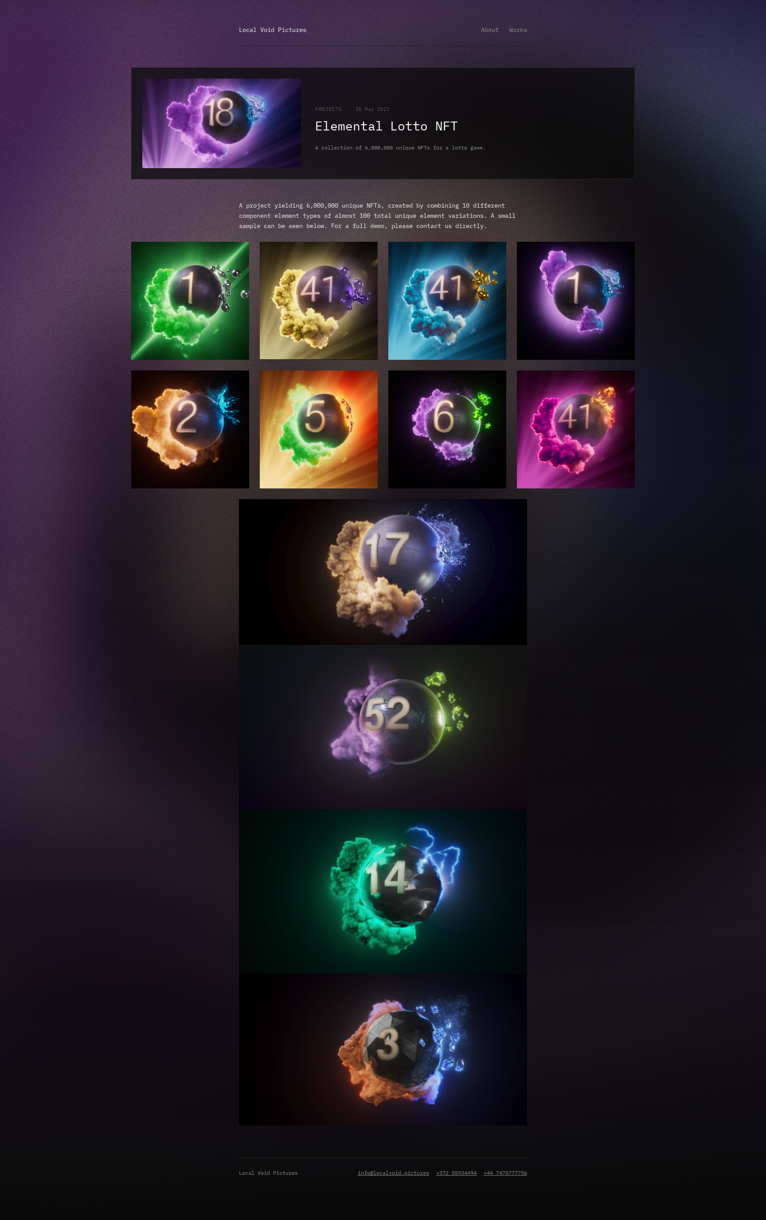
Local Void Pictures (272, 30)
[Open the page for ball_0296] (623, 265)
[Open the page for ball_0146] (237, 265)
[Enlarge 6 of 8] (366, 382)
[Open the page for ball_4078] (366, 394)
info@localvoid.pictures (393, 1172)
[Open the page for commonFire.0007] (623, 394)
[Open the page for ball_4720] (494, 394)
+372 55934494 (456, 1172)
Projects (328, 109)
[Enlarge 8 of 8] (623, 382)
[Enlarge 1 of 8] (237, 253)
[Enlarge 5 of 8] (237, 382)
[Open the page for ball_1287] (237, 394)
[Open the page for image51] (515, 523)
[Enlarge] (515, 510)
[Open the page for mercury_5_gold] (494, 265)
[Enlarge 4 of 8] (623, 253)
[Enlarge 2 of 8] (366, 253)
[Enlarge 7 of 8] (494, 382)
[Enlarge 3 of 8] (494, 253)
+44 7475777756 (505, 1172)
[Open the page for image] (366, 265)
